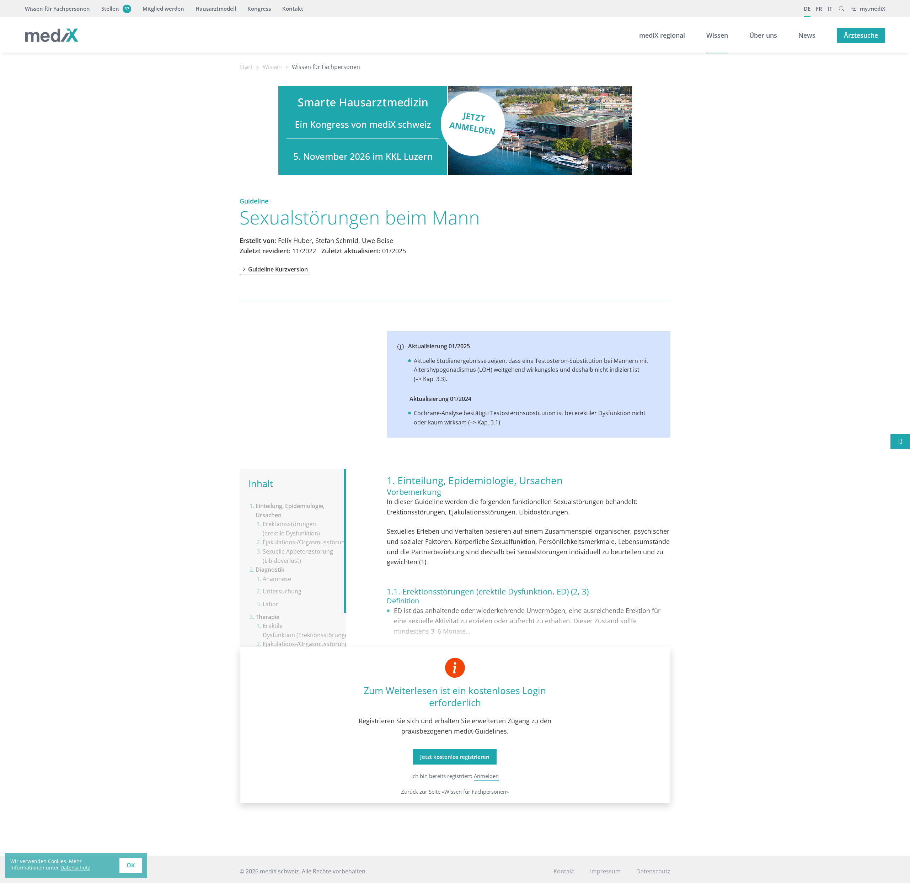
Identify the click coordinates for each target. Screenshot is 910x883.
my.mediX (872, 8)
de (807, 8)
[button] (841, 8)
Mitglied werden (163, 8)
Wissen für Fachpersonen (57, 8)
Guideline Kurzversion (278, 269)
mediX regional (662, 35)
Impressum (605, 871)
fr (819, 8)
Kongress (259, 8)
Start (246, 67)
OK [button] (131, 865)
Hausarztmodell (216, 8)
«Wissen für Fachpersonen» (475, 791)
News (806, 35)
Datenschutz (75, 867)
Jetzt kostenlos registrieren (454, 756)
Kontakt (292, 8)
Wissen (717, 35)
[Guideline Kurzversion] (900, 441)
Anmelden (486, 775)
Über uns (763, 35)
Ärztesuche (861, 35)
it (830, 8)
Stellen (115, 8)
